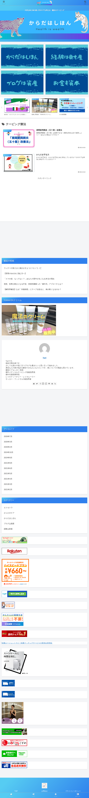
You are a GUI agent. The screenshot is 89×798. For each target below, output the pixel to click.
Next (87, 108)
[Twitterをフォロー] (37, 383)
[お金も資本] (66, 82)
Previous (2, 108)
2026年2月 (8, 447)
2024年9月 (8, 458)
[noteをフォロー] (46, 383)
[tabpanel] (17, 107)
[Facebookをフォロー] (40, 383)
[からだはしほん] (22, 56)
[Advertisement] (44, 195)
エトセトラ (8, 508)
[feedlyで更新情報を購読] (52, 383)
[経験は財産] (66, 56)
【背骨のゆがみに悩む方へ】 (15, 273)
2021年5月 (8, 473)
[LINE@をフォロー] (49, 383)
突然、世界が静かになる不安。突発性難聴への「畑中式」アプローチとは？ (33, 284)
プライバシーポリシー (73, 791)
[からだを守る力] (54, 526)
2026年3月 (8, 442)
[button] (82, 420)
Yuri (44, 358)
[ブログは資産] (22, 82)
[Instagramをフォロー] (43, 383)
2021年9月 (8, 463)
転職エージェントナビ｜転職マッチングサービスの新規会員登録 (27, 643)
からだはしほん (10, 518)
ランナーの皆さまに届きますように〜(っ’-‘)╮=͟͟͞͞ (22, 268)
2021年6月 (8, 468)
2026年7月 (8, 436)
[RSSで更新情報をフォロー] (55, 383)
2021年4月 (8, 479)
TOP (16, 791)
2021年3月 (8, 484)
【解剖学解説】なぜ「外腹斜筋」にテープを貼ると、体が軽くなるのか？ (32, 289)
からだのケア (9, 513)
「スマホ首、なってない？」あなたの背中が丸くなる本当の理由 (29, 279)
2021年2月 (8, 489)
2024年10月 (8, 452)
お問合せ (44, 791)
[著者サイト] (34, 383)
